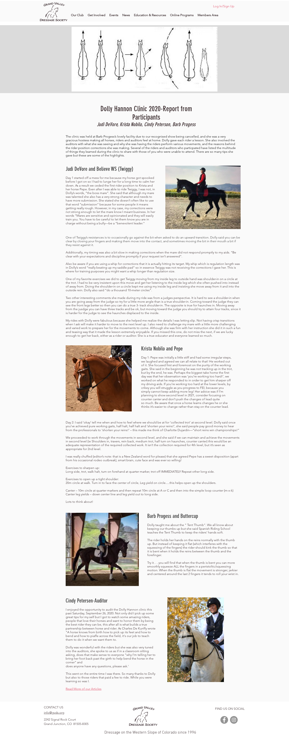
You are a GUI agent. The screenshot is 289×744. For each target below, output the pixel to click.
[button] (77, 15)
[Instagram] (234, 720)
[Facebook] (224, 720)
